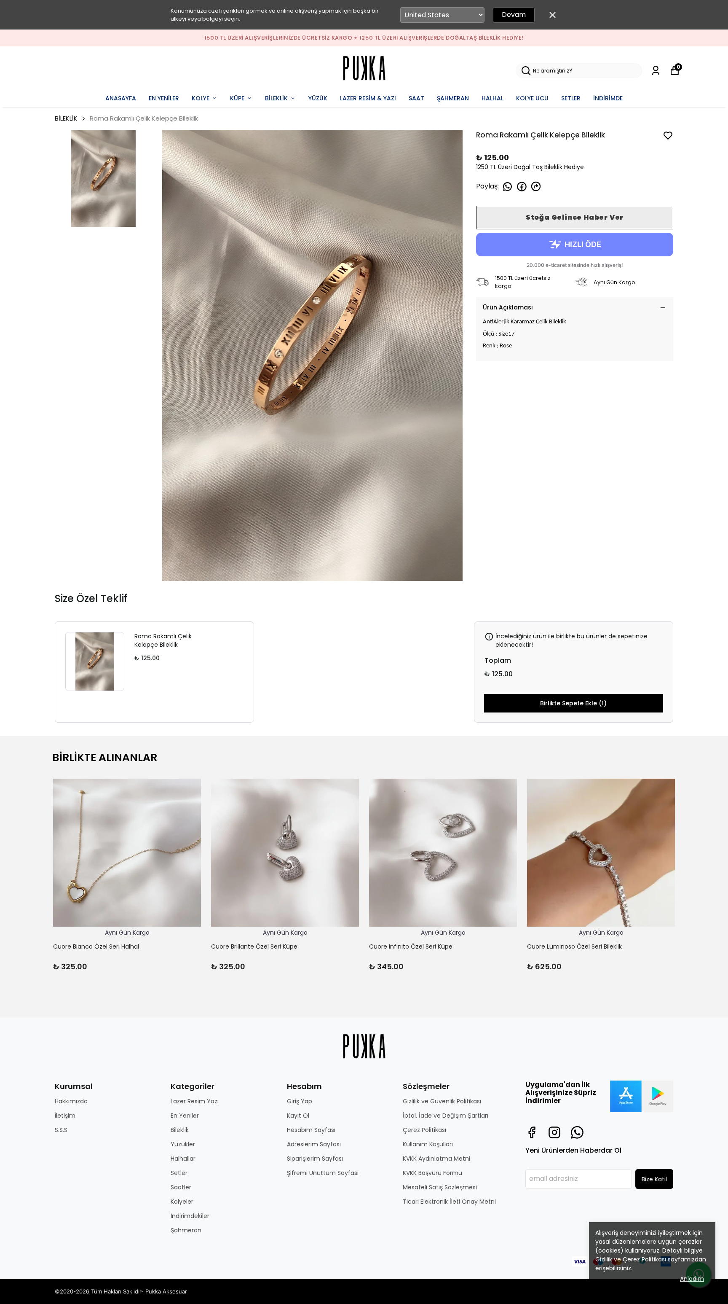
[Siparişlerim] (655, 70)
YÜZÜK (317, 98)
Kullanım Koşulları (428, 1144)
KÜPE (237, 98)
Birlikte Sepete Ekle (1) (573, 703)
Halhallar (183, 1158)
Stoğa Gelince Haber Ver (575, 217)
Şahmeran (186, 1230)
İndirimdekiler (190, 1216)
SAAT (416, 98)
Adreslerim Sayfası (314, 1144)
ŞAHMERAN (453, 98)
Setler (179, 1173)
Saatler (181, 1187)
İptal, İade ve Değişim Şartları (445, 1115)
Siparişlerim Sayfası (315, 1158)
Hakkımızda (71, 1101)
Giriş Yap (299, 1101)
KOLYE (200, 98)
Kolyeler (182, 1201)
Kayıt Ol (298, 1115)
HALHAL (492, 98)
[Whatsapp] (577, 1132)
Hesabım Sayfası (311, 1130)
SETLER (571, 98)
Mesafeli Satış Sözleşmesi (440, 1187)
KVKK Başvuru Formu (432, 1173)
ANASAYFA (120, 98)
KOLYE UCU (532, 98)
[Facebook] (531, 1132)
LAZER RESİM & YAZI (368, 98)
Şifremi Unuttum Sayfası (323, 1173)
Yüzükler (183, 1144)
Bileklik (180, 1130)
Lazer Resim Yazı (195, 1101)
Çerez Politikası (424, 1130)
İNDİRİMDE (608, 98)
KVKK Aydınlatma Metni (436, 1158)
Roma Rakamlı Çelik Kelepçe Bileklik (163, 640)
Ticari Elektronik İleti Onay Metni (449, 1201)
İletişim (65, 1115)
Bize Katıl (654, 1179)
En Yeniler (185, 1115)
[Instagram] (554, 1132)
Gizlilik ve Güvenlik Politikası (442, 1101)
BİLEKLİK (276, 98)
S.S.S (61, 1130)
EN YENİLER (164, 98)
